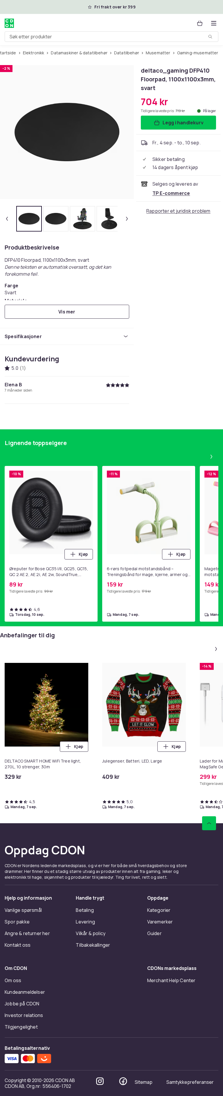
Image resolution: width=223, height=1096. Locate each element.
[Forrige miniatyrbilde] (7, 219)
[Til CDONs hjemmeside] (9, 23)
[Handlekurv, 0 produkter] (200, 23)
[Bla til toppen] (209, 823)
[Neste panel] (211, 457)
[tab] (29, 219)
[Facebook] (123, 1081)
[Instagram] (100, 1081)
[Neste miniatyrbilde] (127, 219)
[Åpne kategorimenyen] (214, 23)
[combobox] (111, 36)
